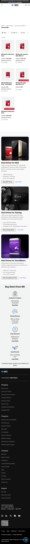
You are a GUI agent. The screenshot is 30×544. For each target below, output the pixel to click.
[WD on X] (11, 516)
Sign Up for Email (6, 391)
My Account (4, 388)
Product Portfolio (6, 397)
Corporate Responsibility (8, 463)
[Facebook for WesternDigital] (15, 516)
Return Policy (5, 404)
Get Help (3, 492)
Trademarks (14, 531)
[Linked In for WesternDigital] (6, 516)
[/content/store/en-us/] (15, 5)
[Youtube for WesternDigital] (19, 516)
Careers (3, 473)
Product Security (6, 498)
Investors (3, 476)
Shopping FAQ (5, 410)
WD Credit (4, 429)
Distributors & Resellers (7, 407)
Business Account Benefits (8, 419)
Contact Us (4, 482)
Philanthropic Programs (8, 441)
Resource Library (6, 495)
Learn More (19, 2)
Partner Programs (6, 435)
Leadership (4, 460)
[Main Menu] (2, 5)
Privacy (3, 531)
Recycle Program (6, 426)
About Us (3, 454)
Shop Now (15, 305)
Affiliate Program (6, 438)
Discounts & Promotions (8, 394)
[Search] (28, 5)
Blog (2, 470)
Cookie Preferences (17, 534)
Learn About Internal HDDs (8, 20)
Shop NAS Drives (7, 182)
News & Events (5, 457)
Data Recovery (5, 423)
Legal (7, 531)
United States (14, 378)
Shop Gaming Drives (8, 230)
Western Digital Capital (7, 444)
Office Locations (5, 479)
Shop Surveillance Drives (10, 278)
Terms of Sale (21, 531)
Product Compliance (6, 534)
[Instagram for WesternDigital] (2, 516)
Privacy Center (5, 466)
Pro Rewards (4, 432)
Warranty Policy (5, 401)
